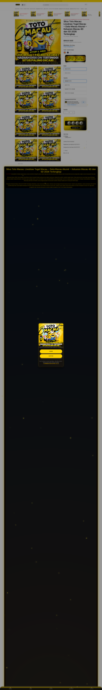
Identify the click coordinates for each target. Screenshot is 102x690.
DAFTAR (51, 356)
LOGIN (51, 351)
